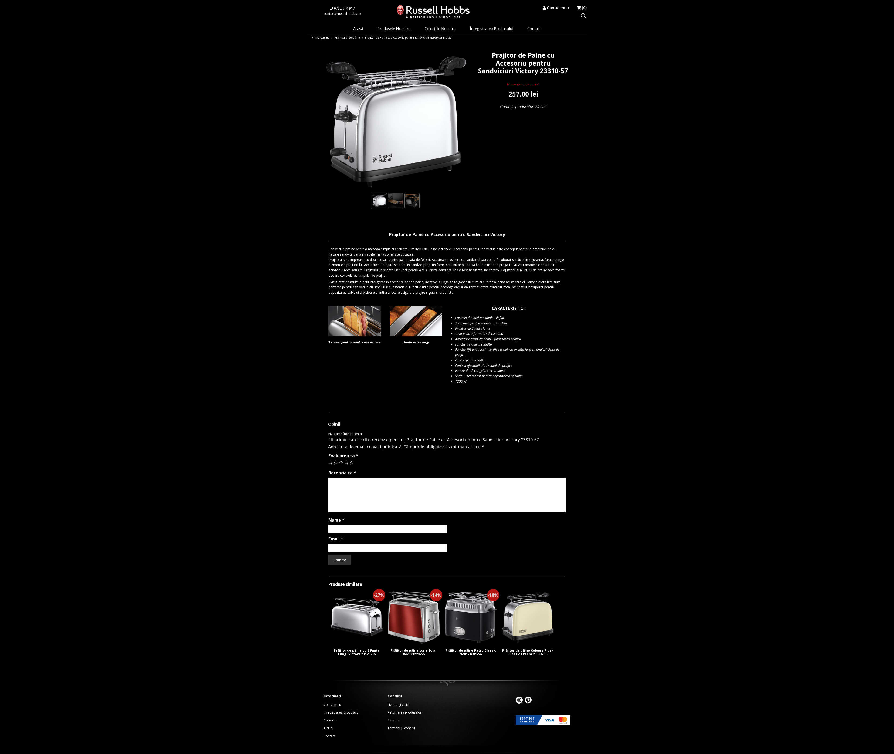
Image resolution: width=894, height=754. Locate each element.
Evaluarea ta (343, 455)
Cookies (330, 720)
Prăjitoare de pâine (347, 38)
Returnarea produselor (404, 712)
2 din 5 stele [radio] (336, 462)
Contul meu (557, 7)
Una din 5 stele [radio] (330, 462)
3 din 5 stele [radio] (341, 462)
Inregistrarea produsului (341, 712)
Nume (336, 520)
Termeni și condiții (401, 728)
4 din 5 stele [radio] (346, 462)
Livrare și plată (398, 704)
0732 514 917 (344, 8)
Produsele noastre (393, 28)
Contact (534, 28)
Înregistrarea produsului (491, 28)
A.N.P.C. (329, 728)
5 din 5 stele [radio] (352, 462)
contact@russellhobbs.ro (342, 13)
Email (335, 539)
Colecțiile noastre (440, 28)
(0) (584, 7)
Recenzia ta (342, 472)
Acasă (358, 28)
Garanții (393, 720)
